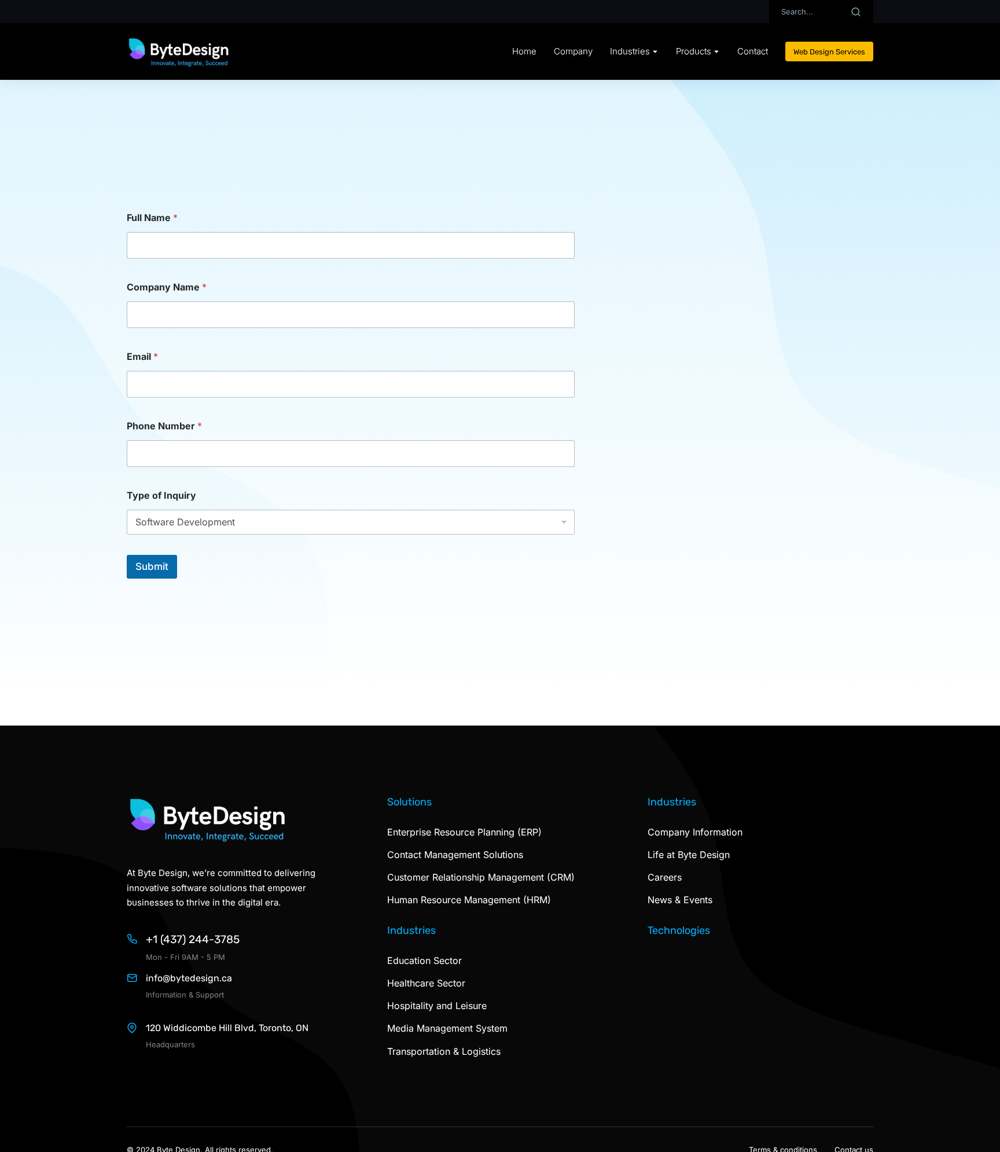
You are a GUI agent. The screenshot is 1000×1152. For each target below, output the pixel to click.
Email (142, 356)
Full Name (152, 217)
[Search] (856, 11)
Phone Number (164, 426)
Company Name (167, 287)
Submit (151, 566)
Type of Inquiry (161, 495)
